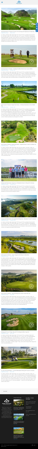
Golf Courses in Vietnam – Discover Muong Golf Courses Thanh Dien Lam (15, 293)
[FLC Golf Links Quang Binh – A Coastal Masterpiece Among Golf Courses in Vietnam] (19, 357)
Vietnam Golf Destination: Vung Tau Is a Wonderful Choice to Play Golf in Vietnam (17, 182)
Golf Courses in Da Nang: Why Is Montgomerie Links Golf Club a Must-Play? (19, 422)
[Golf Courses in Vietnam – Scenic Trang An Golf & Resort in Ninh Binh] (19, 242)
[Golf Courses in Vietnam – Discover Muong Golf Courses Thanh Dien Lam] (19, 280)
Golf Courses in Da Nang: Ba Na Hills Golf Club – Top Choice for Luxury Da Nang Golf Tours (19, 408)
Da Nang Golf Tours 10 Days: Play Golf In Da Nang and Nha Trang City (15, 332)
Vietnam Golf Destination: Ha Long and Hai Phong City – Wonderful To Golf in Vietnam (18, 218)
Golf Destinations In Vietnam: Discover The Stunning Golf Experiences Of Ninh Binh (18, 31)
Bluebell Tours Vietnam (5, 32)
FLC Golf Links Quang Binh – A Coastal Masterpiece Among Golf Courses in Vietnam (17, 370)
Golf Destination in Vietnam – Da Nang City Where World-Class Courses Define (16, 68)
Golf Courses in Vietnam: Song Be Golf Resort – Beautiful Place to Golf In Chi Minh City (18, 144)
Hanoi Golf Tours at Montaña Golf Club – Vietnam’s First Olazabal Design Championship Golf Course (19, 436)
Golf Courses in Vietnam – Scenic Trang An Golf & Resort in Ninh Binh (15, 254)
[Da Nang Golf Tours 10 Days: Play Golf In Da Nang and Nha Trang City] (19, 319)
